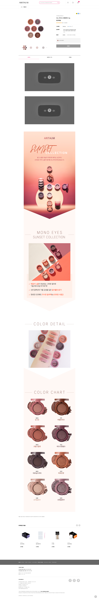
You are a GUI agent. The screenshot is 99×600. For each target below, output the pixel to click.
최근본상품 (72, 2)
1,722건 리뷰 (65, 22)
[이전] (21, 47)
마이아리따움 (67, 2)
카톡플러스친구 (78, 580)
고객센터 (26, 562)
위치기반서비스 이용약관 (47, 562)
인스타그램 (74, 580)
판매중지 (68, 45)
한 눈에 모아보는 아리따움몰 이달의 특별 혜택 (46, 2)
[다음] (46, 47)
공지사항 (22, 562)
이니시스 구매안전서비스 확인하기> (45, 591)
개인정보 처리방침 (40, 562)
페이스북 (70, 580)
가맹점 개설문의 (54, 562)
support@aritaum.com (25, 584)
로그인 (19, 562)
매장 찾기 (29, 562)
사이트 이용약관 (34, 562)
